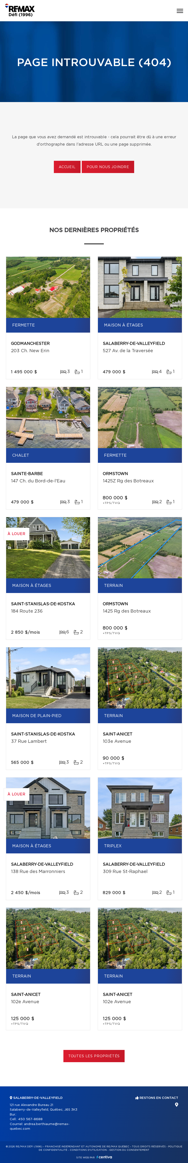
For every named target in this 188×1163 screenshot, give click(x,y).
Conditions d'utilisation (88, 1150)
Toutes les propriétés (94, 1056)
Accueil (67, 167)
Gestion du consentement (129, 1150)
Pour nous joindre (108, 167)
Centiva (104, 1157)
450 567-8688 (30, 1119)
